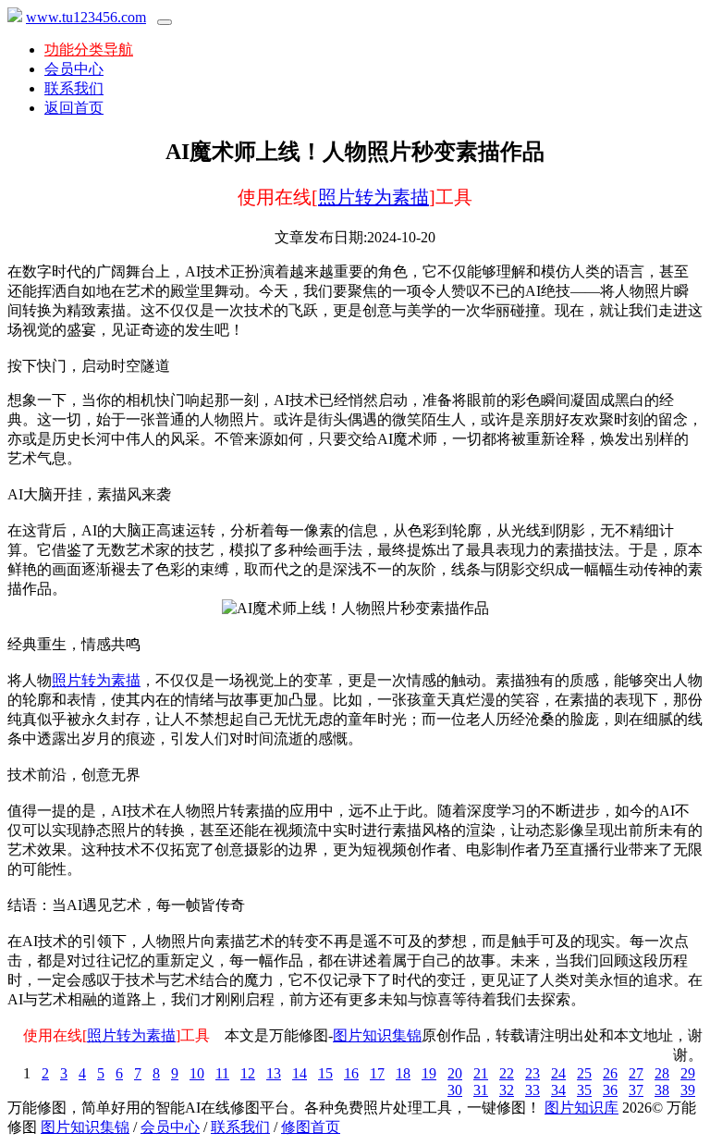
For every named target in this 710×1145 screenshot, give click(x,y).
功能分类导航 (88, 49)
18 (403, 1073)
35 (584, 1090)
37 (636, 1090)
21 (480, 1073)
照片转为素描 (373, 197)
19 (429, 1073)
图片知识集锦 (377, 1035)
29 (687, 1073)
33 (532, 1090)
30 (454, 1090)
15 (325, 1073)
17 (377, 1073)
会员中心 (74, 69)
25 (584, 1073)
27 (636, 1073)
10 (197, 1073)
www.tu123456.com (86, 17)
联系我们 (74, 88)
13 (273, 1073)
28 (662, 1073)
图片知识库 (581, 1107)
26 (610, 1073)
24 (558, 1073)
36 (610, 1090)
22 (506, 1073)
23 (532, 1073)
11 (222, 1073)
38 (662, 1090)
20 (454, 1073)
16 (351, 1073)
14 (299, 1073)
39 (687, 1090)
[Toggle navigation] (164, 22)
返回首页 (74, 108)
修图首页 (310, 1127)
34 (558, 1090)
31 (480, 1090)
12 (247, 1073)
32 (506, 1090)
